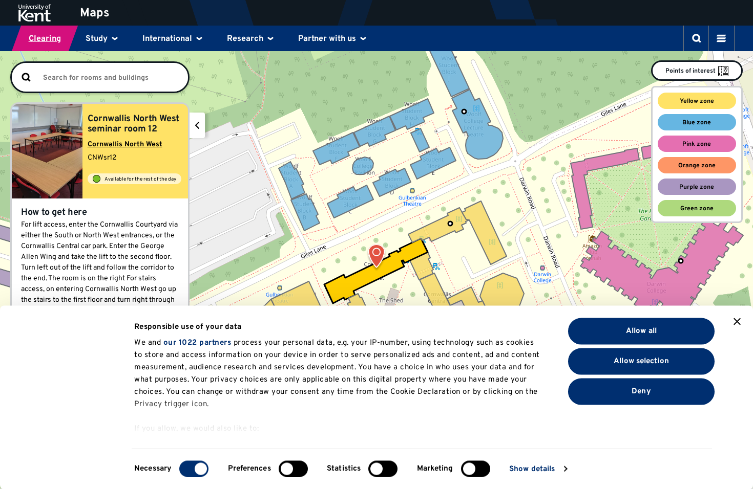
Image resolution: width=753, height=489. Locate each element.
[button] (376, 258)
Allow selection (641, 361)
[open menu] (721, 38)
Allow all (641, 331)
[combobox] (114, 78)
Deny (641, 391)
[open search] (696, 38)
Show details (532, 469)
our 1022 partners (197, 343)
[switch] (293, 468)
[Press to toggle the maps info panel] (197, 125)
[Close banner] (737, 321)
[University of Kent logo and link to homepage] (42, 13)
